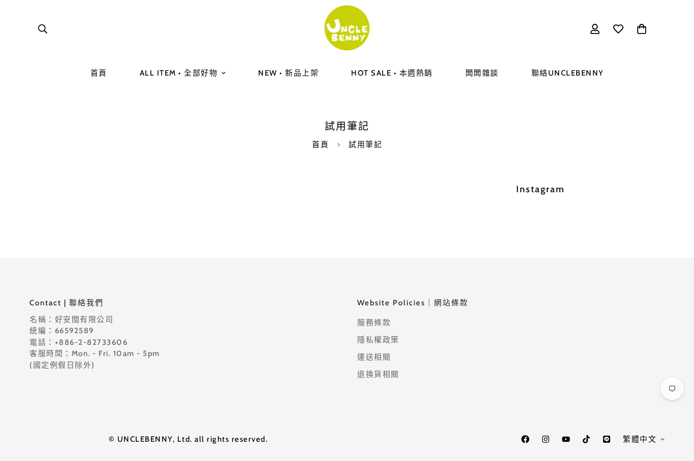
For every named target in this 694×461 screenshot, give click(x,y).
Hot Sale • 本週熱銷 (392, 73)
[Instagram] (546, 439)
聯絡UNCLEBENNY (567, 73)
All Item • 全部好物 (179, 73)
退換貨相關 (378, 374)
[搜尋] (42, 29)
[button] (641, 29)
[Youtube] (566, 439)
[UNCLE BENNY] (347, 28)
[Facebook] (525, 439)
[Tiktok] (586, 439)
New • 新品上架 (288, 73)
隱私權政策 (378, 339)
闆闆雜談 (482, 73)
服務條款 (374, 322)
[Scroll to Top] (674, 405)
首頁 (98, 73)
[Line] (607, 439)
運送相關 (374, 357)
